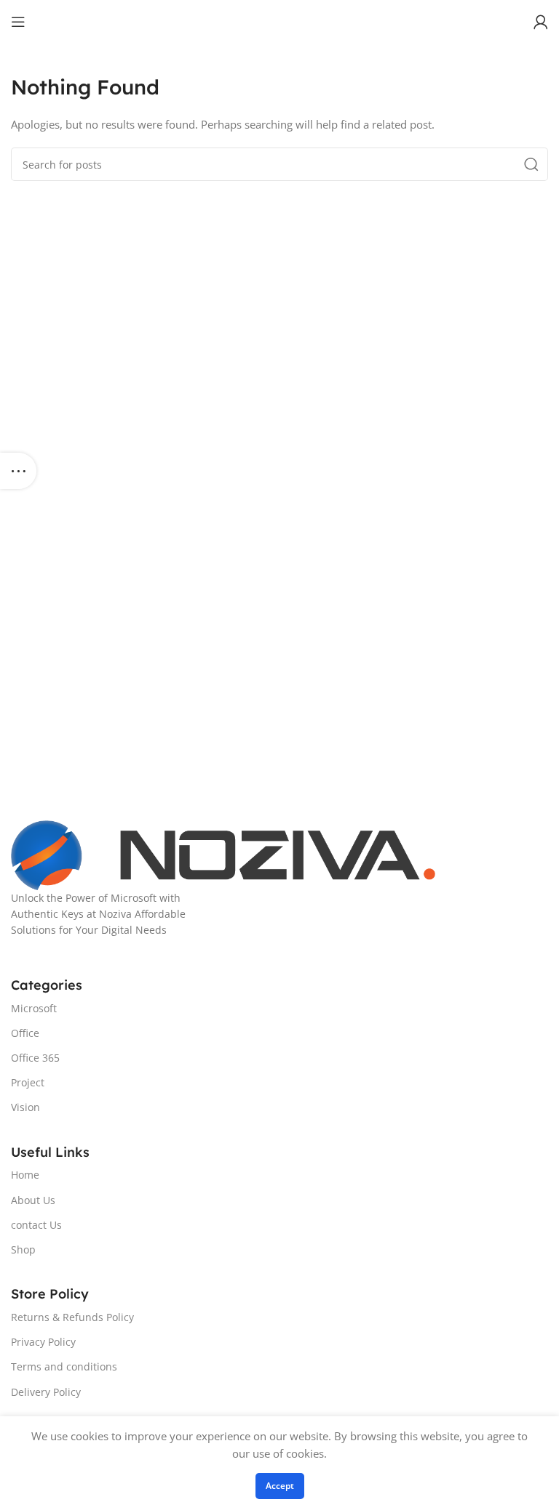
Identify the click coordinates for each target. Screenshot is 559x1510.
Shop (23, 1249)
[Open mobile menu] (18, 21)
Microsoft (34, 1008)
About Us (33, 1200)
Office (25, 1033)
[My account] (540, 21)
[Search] (531, 164)
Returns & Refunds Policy (72, 1317)
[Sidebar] (18, 471)
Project (27, 1082)
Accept (280, 1485)
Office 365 (35, 1058)
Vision (25, 1107)
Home (25, 1175)
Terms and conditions (64, 1366)
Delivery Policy (46, 1392)
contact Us (36, 1225)
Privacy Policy (43, 1342)
